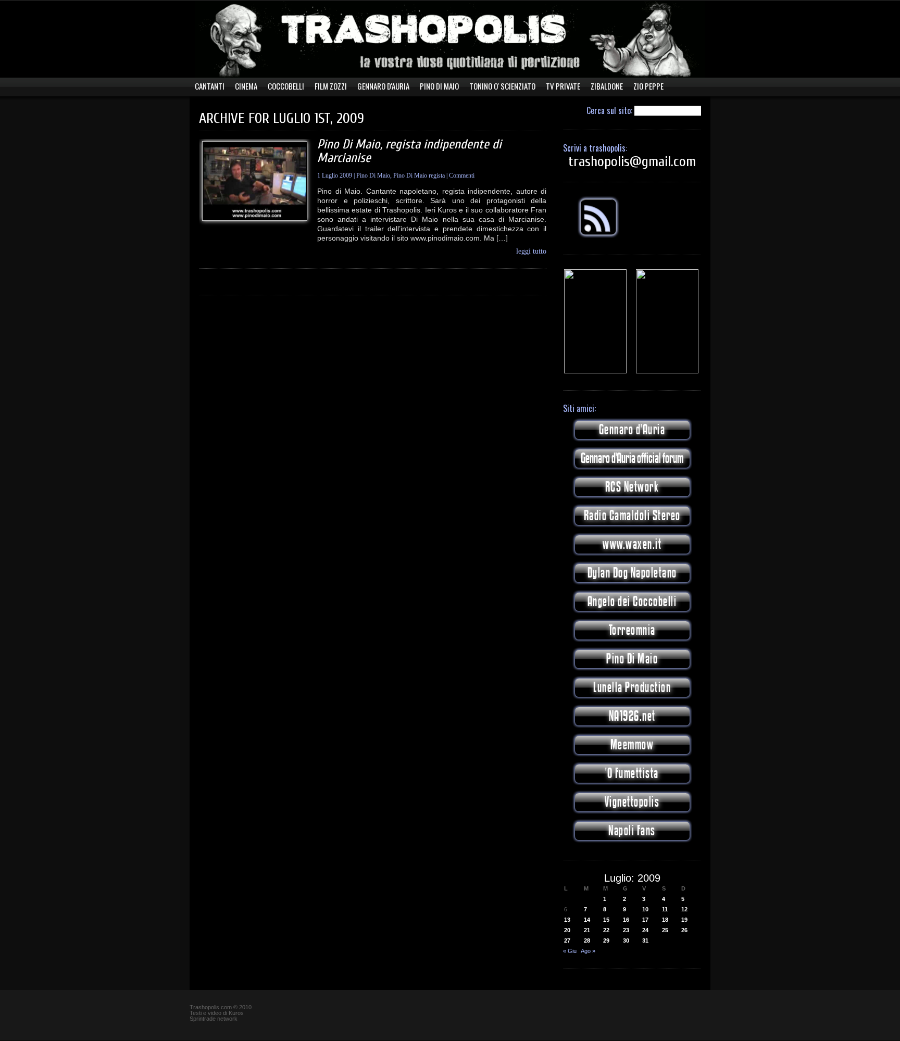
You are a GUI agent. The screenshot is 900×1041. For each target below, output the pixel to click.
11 (665, 909)
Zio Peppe (648, 86)
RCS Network (632, 487)
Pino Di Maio (439, 86)
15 (606, 920)
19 (684, 920)
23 (626, 930)
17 (645, 920)
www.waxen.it (632, 544)
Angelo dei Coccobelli (632, 601)
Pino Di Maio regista (419, 175)
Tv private (563, 86)
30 (626, 940)
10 (645, 909)
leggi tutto (531, 251)
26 (684, 930)
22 (606, 930)
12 (684, 909)
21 (587, 930)
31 (645, 940)
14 (587, 920)
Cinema (246, 86)
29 (606, 940)
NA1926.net (632, 716)
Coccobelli (286, 86)
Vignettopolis (632, 802)
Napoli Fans (632, 830)
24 (645, 930)
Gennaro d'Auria (632, 429)
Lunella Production (632, 687)
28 (587, 940)
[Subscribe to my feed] (598, 236)
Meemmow (632, 744)
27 (567, 940)
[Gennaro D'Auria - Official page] (667, 371)
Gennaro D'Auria (383, 86)
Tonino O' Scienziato (502, 86)
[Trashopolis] (595, 371)
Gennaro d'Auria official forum (632, 458)
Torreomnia (632, 630)
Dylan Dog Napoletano (632, 573)
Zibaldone (607, 86)
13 (567, 920)
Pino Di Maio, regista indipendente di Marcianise (409, 151)
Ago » (588, 951)
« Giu (570, 951)
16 (626, 920)
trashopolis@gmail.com (632, 161)
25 (665, 930)
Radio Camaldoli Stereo (632, 515)
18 (665, 920)
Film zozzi (331, 86)
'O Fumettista (632, 773)
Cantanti (209, 86)
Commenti (461, 175)
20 (567, 930)
